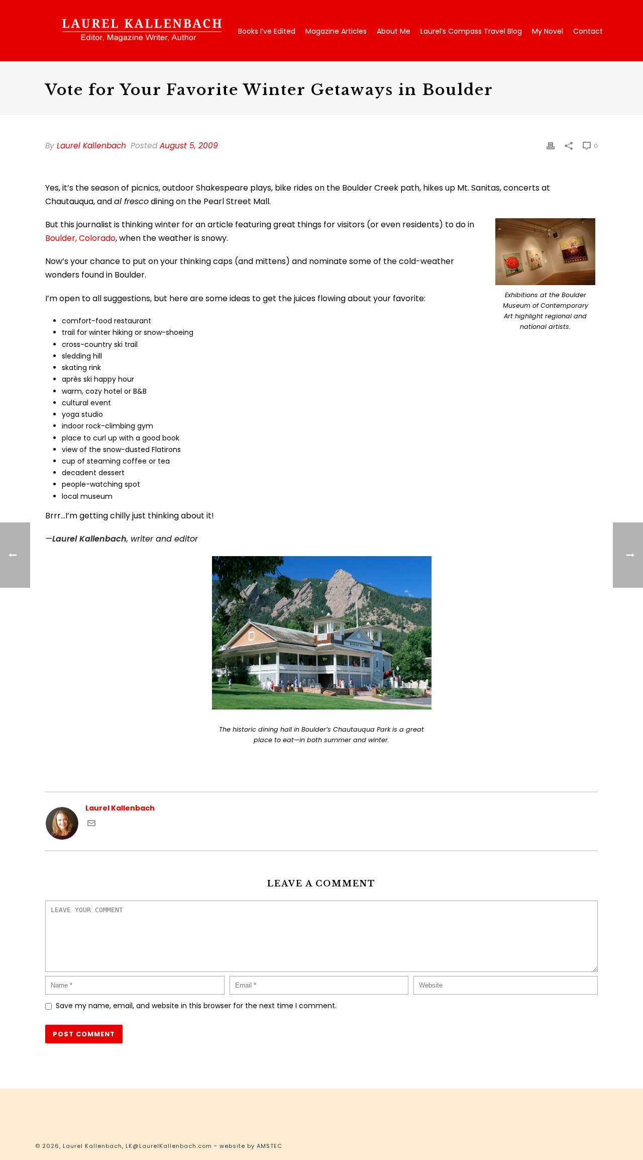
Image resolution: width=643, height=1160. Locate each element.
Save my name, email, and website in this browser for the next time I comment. (196, 1006)
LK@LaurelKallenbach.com (169, 1146)
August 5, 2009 (189, 145)
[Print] (551, 145)
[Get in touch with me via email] (91, 825)
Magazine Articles (336, 31)
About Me (393, 31)
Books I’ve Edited (266, 31)
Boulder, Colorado (80, 238)
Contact (588, 31)
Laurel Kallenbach (91, 145)
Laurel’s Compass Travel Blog (471, 31)
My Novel (547, 31)
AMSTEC (269, 1146)
